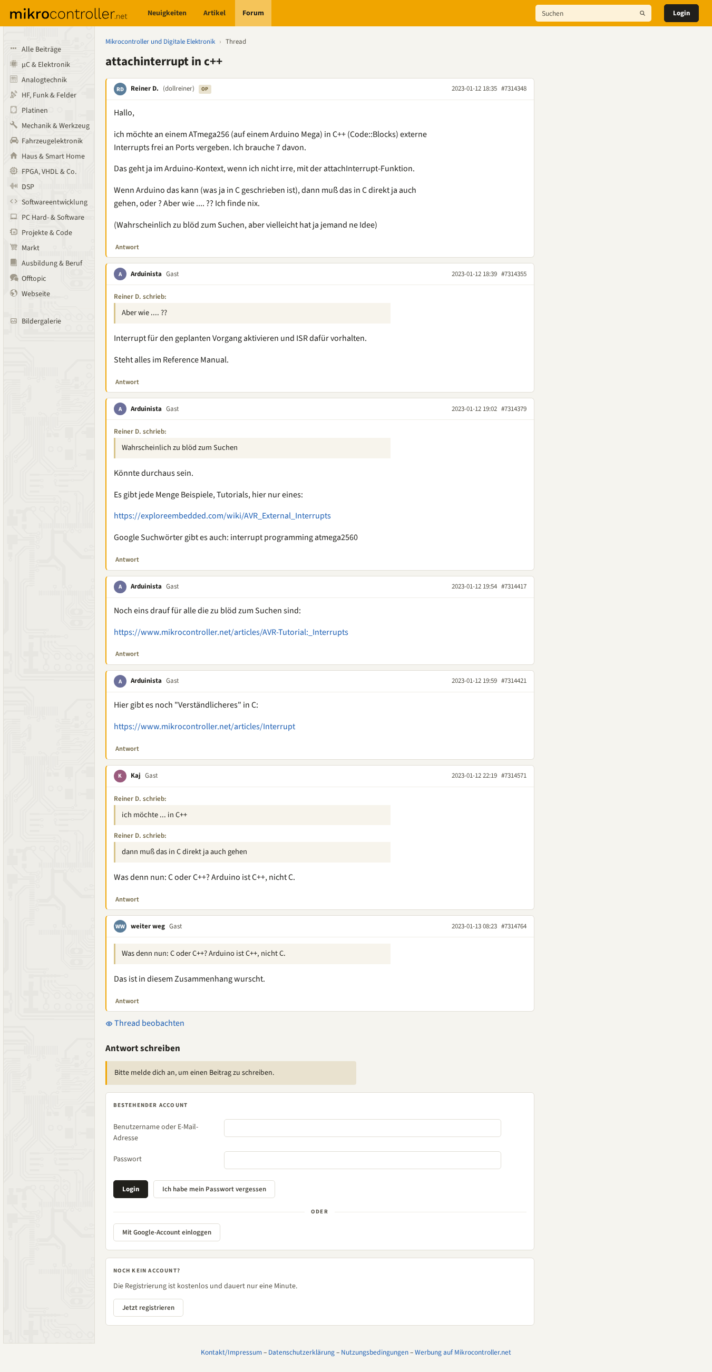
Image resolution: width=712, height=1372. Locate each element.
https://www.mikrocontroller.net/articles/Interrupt (204, 726)
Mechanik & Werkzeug (56, 126)
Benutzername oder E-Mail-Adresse (155, 1132)
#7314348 (513, 88)
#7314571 (513, 775)
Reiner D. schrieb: (140, 296)
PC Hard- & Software (53, 217)
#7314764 (513, 926)
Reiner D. (145, 88)
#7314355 (513, 274)
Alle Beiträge (41, 49)
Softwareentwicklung (54, 202)
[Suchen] (642, 13)
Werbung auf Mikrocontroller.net (463, 1352)
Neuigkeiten (167, 13)
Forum (253, 13)
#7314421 (513, 680)
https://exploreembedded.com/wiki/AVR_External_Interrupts (222, 516)
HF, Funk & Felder (49, 95)
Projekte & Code (47, 233)
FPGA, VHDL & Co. (49, 171)
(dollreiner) (178, 88)
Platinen (35, 110)
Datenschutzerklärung (301, 1352)
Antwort (127, 247)
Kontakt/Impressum (231, 1352)
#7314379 (513, 409)
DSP (28, 187)
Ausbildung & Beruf (52, 263)
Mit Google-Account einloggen (166, 1232)
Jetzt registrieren (148, 1307)
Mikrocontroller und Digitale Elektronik (160, 41)
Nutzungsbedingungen (374, 1352)
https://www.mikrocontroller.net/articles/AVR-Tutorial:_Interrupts (231, 632)
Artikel (214, 13)
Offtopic (34, 278)
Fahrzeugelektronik (52, 141)
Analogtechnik (44, 80)
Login (681, 13)
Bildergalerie (41, 321)
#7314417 (513, 586)
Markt (31, 248)
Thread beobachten (148, 1023)
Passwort (127, 1159)
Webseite (36, 294)
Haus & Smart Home (53, 156)
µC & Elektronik (46, 65)
